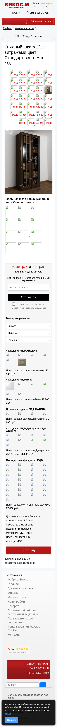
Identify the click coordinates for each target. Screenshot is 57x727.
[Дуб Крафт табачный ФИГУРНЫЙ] (7, 435)
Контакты (14, 634)
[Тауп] (22, 362)
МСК (14, 13)
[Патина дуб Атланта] (7, 413)
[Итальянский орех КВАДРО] (19, 479)
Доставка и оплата (20, 588)
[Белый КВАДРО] (44, 494)
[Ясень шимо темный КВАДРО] (44, 464)
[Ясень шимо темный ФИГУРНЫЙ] (19, 469)
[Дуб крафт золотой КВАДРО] (7, 440)
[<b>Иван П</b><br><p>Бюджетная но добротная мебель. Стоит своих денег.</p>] (23, 223)
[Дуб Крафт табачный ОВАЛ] (19, 435)
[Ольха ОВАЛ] (44, 484)
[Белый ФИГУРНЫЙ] (7, 499)
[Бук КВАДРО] (44, 469)
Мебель (7, 28)
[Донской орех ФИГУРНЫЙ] (19, 484)
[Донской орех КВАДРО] (44, 479)
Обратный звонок (40, 21)
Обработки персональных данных (29, 308)
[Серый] (7, 359)
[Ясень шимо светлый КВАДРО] (7, 464)
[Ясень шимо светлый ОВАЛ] (19, 464)
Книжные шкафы (24, 28)
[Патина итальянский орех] (32, 413)
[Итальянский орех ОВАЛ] (32, 479)
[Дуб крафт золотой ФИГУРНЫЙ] (19, 440)
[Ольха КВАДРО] (32, 484)
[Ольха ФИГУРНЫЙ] (7, 489)
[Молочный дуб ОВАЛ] (44, 489)
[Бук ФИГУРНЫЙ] (32, 469)
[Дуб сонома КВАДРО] (19, 474)
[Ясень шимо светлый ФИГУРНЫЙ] (32, 464)
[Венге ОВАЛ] (32, 494)
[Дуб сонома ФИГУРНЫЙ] (44, 474)
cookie (8, 713)
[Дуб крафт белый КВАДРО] (32, 435)
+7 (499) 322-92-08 (35, 12)
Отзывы (13, 592)
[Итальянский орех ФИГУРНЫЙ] (7, 479)
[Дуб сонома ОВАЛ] (32, 474)
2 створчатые (22, 558)
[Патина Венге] (19, 413)
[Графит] (44, 354)
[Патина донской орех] (44, 413)
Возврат (13, 606)
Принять (11, 720)
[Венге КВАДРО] (19, 494)
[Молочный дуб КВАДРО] (32, 489)
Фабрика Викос (18, 579)
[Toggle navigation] (7, 21)
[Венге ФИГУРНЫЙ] (7, 494)
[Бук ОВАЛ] (7, 474)
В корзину (28, 550)
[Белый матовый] (19, 354)
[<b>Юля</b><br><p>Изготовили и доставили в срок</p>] (11, 223)
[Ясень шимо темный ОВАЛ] (7, 469)
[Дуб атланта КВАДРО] (44, 440)
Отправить (28, 297)
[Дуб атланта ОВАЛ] (7, 445)
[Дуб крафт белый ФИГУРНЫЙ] (44, 435)
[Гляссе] (32, 354)
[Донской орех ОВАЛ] (7, 484)
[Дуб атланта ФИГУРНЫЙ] (32, 440)
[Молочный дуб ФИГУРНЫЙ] (19, 489)
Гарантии (14, 583)
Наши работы (17, 601)
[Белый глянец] (7, 354)
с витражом (29, 563)
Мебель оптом (17, 597)
